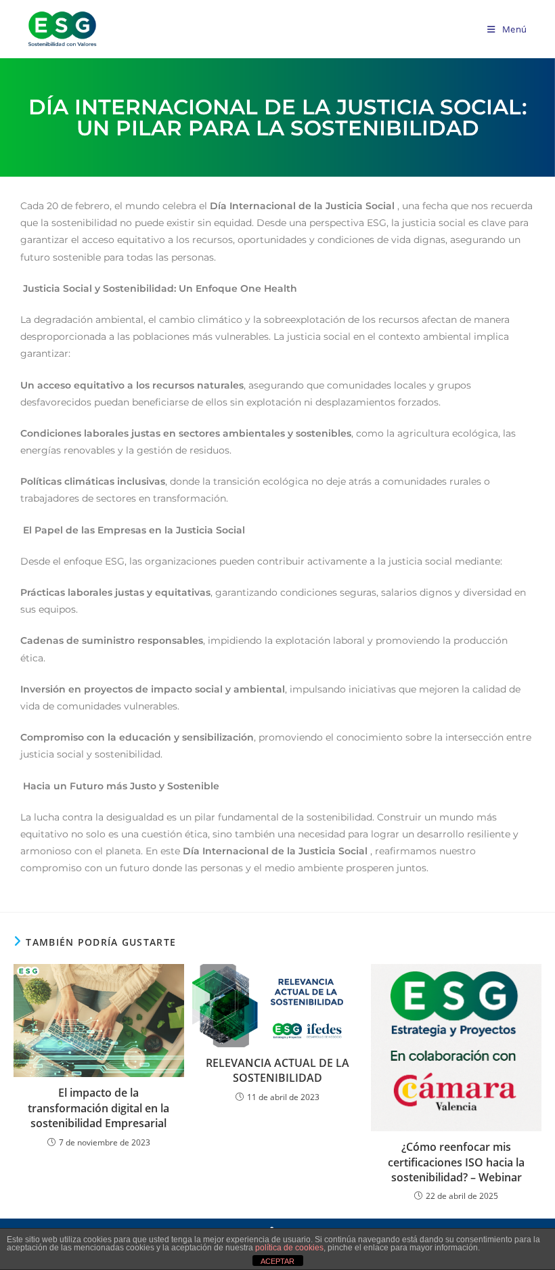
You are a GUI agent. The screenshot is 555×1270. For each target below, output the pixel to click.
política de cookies (289, 1247)
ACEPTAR (277, 1261)
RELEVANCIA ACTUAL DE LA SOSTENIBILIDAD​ (277, 1070)
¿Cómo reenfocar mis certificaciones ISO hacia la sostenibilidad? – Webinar (456, 1162)
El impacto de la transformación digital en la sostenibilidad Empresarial (98, 1108)
